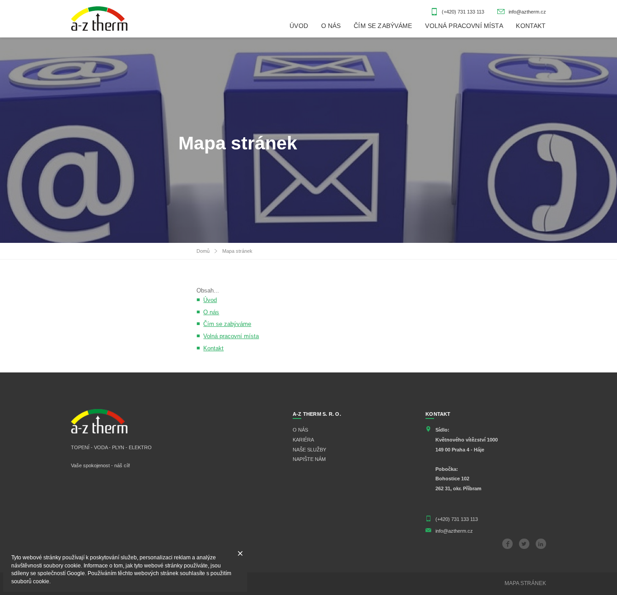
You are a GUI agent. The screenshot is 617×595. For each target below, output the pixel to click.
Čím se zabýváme (227, 324)
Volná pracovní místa (231, 336)
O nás (211, 312)
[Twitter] (524, 544)
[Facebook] (507, 544)
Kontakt (213, 348)
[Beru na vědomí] (241, 553)
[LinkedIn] (541, 544)
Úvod (210, 300)
